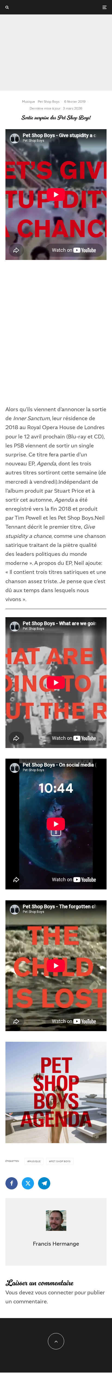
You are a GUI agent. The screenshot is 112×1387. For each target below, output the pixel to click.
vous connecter (54, 1292)
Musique (28, 101)
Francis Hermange (56, 1243)
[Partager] (11, 1183)
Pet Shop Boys (49, 101)
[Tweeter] (28, 1183)
